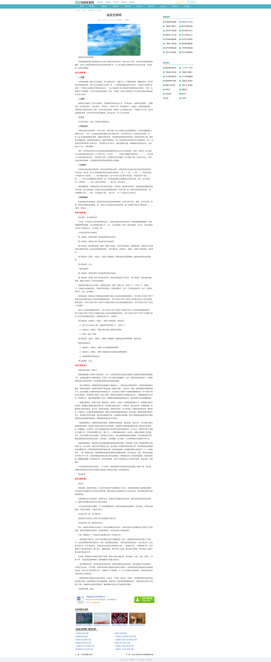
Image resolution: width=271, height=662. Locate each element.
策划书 (167, 89)
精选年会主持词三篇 (83, 640)
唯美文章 (151, 6)
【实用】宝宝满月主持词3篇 (125, 636)
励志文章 (139, 6)
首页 (81, 6)
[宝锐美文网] (84, 2)
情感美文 (116, 6)
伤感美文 (104, 6)
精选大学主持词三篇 (122, 643)
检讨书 (183, 94)
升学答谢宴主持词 (87, 654)
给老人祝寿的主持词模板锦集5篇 (142, 654)
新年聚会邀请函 (187, 43)
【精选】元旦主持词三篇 (124, 649)
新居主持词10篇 (82, 633)
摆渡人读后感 (170, 85)
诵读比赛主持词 (82, 636)
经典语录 (124, 2)
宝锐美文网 (132, 659)
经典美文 (92, 6)
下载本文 (127, 20)
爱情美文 (128, 6)
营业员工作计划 (187, 22)
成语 (166, 98)
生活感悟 (187, 6)
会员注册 (192, 2)
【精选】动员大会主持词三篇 (126, 640)
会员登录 (181, 2)
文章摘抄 (108, 2)
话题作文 (184, 89)
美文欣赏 (100, 2)
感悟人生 (163, 6)
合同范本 (168, 94)
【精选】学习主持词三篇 (85, 646)
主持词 (99, 10)
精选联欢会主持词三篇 (84, 649)
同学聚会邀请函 (170, 39)
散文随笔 (116, 2)
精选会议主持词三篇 (83, 643)
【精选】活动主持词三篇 (124, 646)
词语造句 (132, 2)
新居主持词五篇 (121, 633)
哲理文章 (175, 6)
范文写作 (91, 10)
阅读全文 (120, 20)
